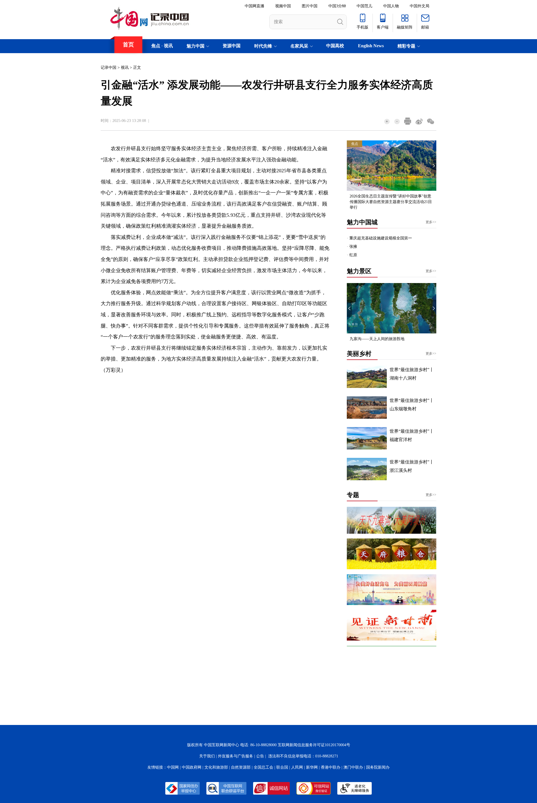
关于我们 (207, 756)
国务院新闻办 (378, 767)
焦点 (155, 45)
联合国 (282, 767)
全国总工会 (263, 767)
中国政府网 (191, 767)
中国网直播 (254, 6)
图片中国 (309, 6)
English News (371, 45)
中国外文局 (419, 6)
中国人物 (391, 6)
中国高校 (335, 45)
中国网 (173, 767)
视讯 (168, 45)
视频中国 (283, 6)
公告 (260, 756)
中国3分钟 (337, 6)
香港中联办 (330, 767)
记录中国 (108, 67)
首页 (128, 44)
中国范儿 (364, 6)
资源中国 (232, 45)
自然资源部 (241, 767)
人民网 (297, 767)
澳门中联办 (353, 767)
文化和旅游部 (216, 767)
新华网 (312, 767)
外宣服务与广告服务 (235, 756)
